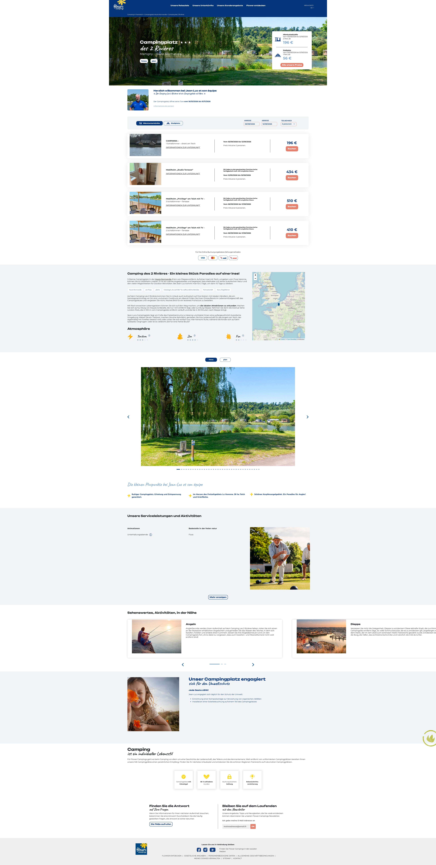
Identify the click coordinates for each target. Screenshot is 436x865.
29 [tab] (243, 469)
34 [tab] (254, 469)
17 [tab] (215, 469)
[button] (278, 304)
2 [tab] (181, 469)
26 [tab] (236, 469)
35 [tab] (256, 469)
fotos (144, 61)
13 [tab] (206, 469)
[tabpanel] (218, 420)
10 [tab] (199, 469)
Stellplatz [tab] (175, 123)
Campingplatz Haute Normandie (155, 14)
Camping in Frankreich (135, 14)
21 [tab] (224, 469)
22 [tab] (227, 469)
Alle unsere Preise (292, 65)
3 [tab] (184, 469)
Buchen (292, 149)
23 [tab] (229, 469)
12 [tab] (204, 469)
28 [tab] (240, 469)
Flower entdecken (255, 5)
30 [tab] (245, 469)
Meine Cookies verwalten (207, 858)
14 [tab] (208, 469)
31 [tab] (247, 469)
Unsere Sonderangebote (230, 5)
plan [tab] (225, 360)
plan (154, 61)
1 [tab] (178, 469)
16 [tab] (213, 469)
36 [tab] (258, 469)
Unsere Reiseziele (180, 5)
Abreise (265, 121)
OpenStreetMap (292, 339)
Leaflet (282, 339)
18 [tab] (218, 469)
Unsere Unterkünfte (203, 5)
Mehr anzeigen (218, 597)
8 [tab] (195, 469)
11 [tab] (202, 469)
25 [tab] (233, 469)
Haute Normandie (163, 279)
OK (253, 826)
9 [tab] (197, 469)
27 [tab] (238, 469)
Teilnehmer (286, 121)
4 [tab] (186, 469)
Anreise (247, 121)
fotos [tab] (211, 360)
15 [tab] (211, 469)
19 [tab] (220, 469)
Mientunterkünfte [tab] (151, 123)
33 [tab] (252, 469)
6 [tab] (190, 469)
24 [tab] (231, 469)
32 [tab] (249, 469)
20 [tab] (222, 469)
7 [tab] (193, 469)
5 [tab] (188, 469)
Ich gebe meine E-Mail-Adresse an (238, 820)
